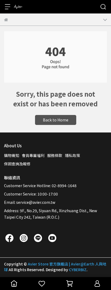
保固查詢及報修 (17, 163)
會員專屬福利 (33, 155)
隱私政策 (72, 155)
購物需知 (11, 155)
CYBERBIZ (77, 269)
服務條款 (54, 155)
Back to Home (55, 120)
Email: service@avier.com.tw (29, 202)
